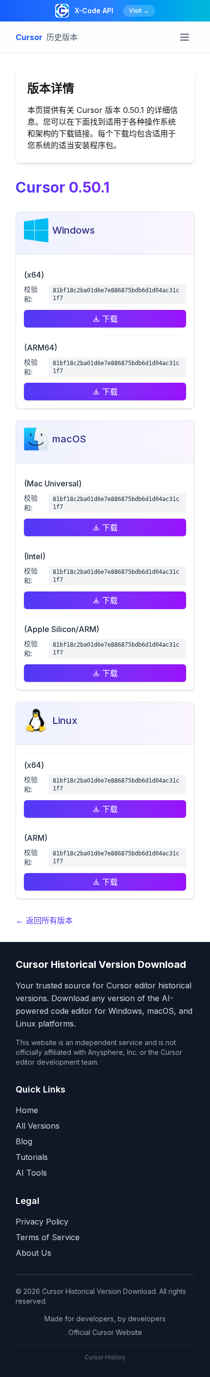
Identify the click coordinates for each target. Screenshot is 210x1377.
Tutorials (32, 1157)
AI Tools (31, 1173)
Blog (24, 1141)
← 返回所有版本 (44, 920)
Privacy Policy (42, 1221)
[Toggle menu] (184, 37)
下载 (110, 319)
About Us (33, 1253)
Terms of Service (48, 1237)
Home (27, 1110)
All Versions (38, 1126)
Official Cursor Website (105, 1332)
